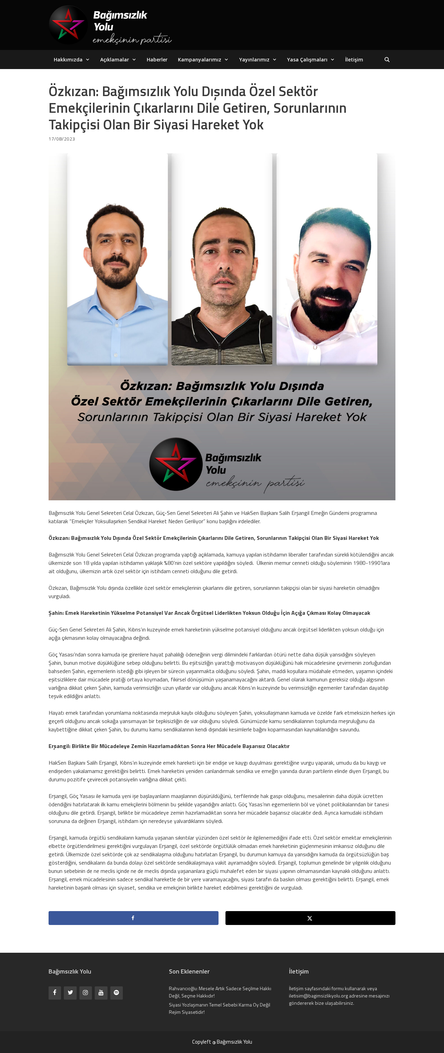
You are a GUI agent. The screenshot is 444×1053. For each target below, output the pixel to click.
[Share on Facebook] (134, 918)
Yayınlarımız (254, 59)
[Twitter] (70, 992)
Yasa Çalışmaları (307, 59)
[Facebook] (55, 992)
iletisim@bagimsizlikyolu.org (318, 995)
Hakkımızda (68, 59)
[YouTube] (101, 992)
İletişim (354, 59)
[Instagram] (85, 992)
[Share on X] (310, 918)
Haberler (157, 59)
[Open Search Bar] (387, 59)
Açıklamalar (114, 59)
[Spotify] (116, 992)
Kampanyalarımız (199, 59)
